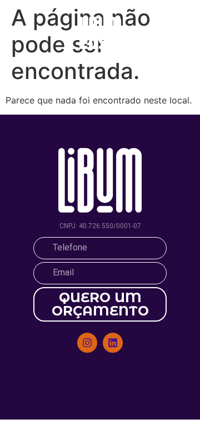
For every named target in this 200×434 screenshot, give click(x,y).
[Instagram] (87, 343)
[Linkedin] (113, 343)
